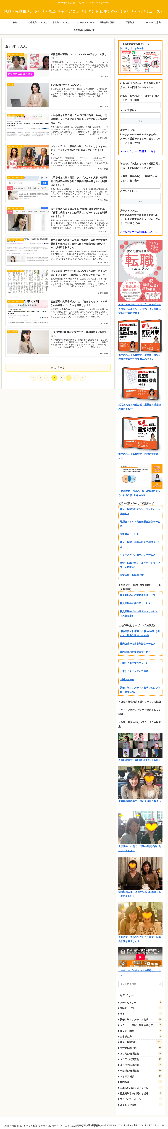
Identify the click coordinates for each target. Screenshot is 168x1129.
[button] (160, 984)
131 (76, 378)
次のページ (58, 367)
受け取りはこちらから (132, 48)
